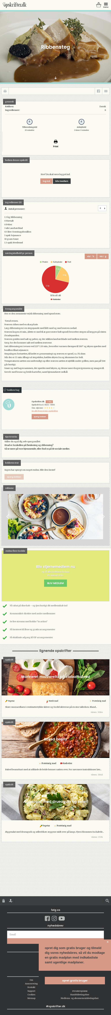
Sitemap (31, 998)
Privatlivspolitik (79, 991)
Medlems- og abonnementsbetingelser (80, 998)
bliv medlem (61, 181)
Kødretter (57, 299)
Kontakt (31, 987)
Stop (4, 516)
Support (31, 991)
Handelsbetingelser (79, 994)
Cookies (31, 994)
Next (103, 516)
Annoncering (31, 983)
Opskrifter (14, 5)
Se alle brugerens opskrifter (45, 411)
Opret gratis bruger (75, 980)
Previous (8, 516)
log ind (46, 181)
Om (31, 980)
